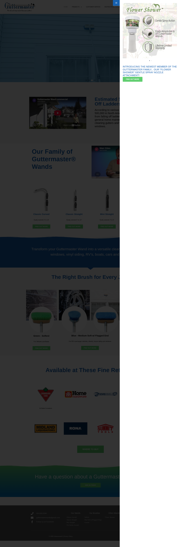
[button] (149, 60)
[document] (90, 273)
